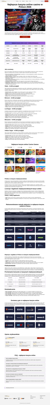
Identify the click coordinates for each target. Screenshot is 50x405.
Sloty (40, 147)
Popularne (9, 147)
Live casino (19, 147)
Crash (29, 147)
